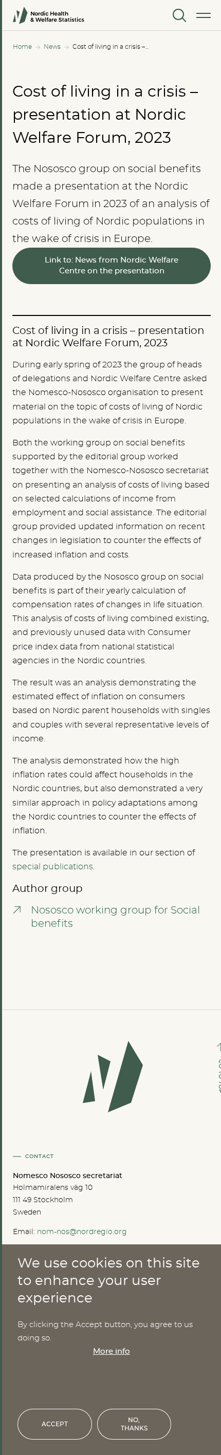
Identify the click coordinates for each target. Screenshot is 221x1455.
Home (22, 47)
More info (111, 1351)
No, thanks (134, 1424)
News (52, 47)
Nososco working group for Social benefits (115, 917)
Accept (55, 1424)
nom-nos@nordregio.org (82, 1232)
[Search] (178, 15)
